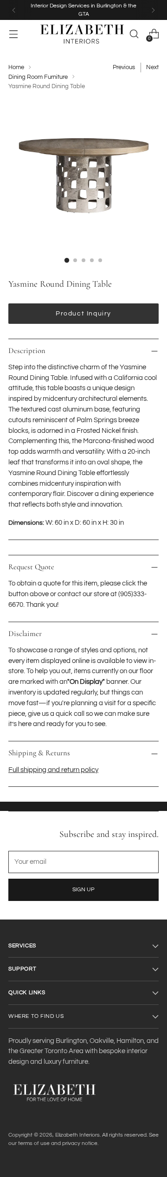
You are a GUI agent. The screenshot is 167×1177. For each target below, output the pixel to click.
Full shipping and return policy (53, 769)
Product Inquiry (83, 313)
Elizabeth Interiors (77, 1135)
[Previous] (14, 10)
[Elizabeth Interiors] (82, 34)
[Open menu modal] (13, 34)
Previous (124, 67)
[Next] (153, 10)
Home (16, 67)
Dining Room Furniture (38, 77)
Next (152, 67)
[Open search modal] (133, 34)
